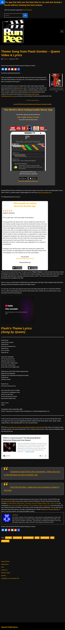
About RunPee (5, 561)
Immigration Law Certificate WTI (10, 578)
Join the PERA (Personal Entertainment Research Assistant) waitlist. (32, 104)
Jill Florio (5, 59)
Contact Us (4, 570)
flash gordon (17, 537)
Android (29, 10)
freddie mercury (28, 537)
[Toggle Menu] (2, 2)
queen (37, 537)
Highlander (20, 90)
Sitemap (3, 575)
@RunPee (44, 509)
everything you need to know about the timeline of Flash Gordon (26, 427)
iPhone (24, 10)
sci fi (52, 537)
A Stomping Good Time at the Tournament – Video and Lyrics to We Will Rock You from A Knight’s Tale (32, 473)
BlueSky (56, 509)
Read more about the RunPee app (28, 181)
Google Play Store (29, 258)
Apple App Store (20, 258)
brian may (8, 537)
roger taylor (45, 537)
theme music (5, 541)
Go (25, 15)
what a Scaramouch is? (44, 192)
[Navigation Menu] (62, 31)
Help (2, 567)
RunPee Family (5, 572)
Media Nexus (5, 564)
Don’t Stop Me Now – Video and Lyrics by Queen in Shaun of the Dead (31, 488)
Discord (51, 509)
